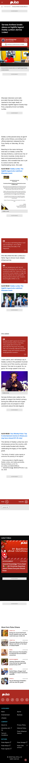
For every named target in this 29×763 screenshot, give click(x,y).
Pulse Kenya (5, 745)
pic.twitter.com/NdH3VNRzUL (10, 466)
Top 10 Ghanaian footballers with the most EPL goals (17, 681)
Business (19, 715)
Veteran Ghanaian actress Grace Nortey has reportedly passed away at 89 (17, 663)
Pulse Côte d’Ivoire (20, 746)
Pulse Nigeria (5, 742)
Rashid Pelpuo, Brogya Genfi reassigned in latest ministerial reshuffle (18, 672)
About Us (4, 725)
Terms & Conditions (4, 734)
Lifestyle (12, 630)
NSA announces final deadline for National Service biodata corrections (18, 653)
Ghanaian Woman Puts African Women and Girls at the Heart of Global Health (18, 644)
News (10, 649)
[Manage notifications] (25, 760)
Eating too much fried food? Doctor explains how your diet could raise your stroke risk (18, 634)
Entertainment (7, 6)
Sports (11, 678)
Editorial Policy (21, 728)
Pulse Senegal (21, 742)
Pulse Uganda (5, 749)
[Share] (25, 40)
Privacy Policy (21, 725)
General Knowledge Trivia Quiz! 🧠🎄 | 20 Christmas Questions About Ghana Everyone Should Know (14, 567)
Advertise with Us (5, 729)
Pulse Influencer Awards (22, 732)
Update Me (5, 507)
